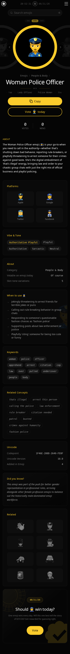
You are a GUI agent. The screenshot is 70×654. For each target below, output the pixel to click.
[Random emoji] (59, 13)
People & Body (39, 75)
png (28, 21)
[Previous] (9, 47)
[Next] (60, 47)
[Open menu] (66, 3)
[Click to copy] (35, 47)
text (42, 21)
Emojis (24, 75)
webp (35, 21)
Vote (35, 630)
